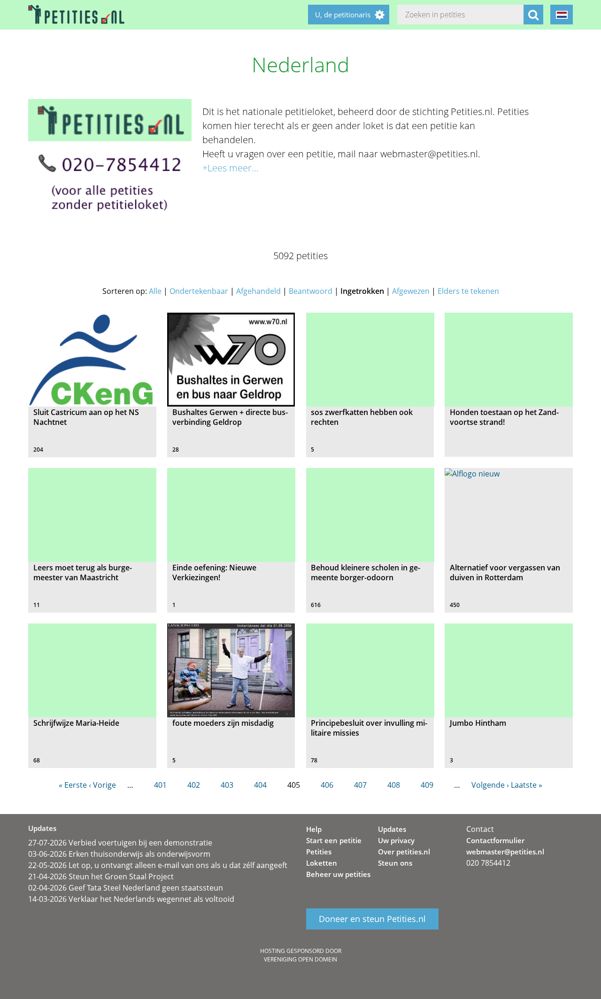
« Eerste (73, 785)
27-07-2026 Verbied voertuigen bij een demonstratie (120, 843)
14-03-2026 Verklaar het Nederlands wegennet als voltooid (131, 899)
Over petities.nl (404, 851)
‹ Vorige (102, 785)
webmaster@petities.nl (505, 851)
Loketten (321, 863)
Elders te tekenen (468, 291)
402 (193, 785)
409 (427, 785)
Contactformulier (495, 840)
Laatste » (526, 785)
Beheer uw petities (338, 874)
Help (314, 829)
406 (327, 785)
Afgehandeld (258, 291)
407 (360, 785)
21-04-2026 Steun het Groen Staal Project (101, 876)
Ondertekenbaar (199, 291)
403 (227, 785)
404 (260, 785)
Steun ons (395, 863)
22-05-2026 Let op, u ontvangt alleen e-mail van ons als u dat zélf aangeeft (157, 865)
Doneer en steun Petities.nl (372, 919)
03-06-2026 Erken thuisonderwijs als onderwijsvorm (119, 854)
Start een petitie (334, 840)
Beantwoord (310, 291)
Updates (392, 829)
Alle (155, 291)
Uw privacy (396, 840)
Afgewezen (411, 291)
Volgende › (490, 785)
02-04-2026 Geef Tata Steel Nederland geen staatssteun (125, 888)
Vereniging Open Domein (300, 959)
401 (160, 785)
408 (393, 785)
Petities (318, 851)
